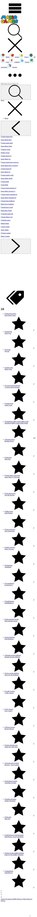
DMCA (15, 899)
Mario (6, 118)
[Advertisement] (18, 272)
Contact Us (10, 899)
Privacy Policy (22, 899)
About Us (4, 899)
